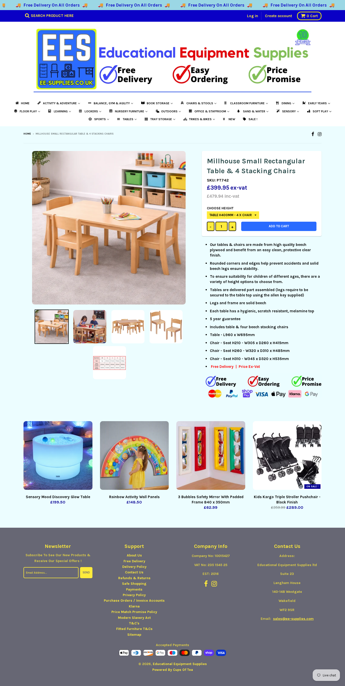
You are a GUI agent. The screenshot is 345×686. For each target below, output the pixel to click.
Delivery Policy (134, 567)
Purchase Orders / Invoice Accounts (134, 600)
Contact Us (134, 572)
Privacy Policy (134, 595)
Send (86, 572)
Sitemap (134, 634)
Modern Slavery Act (134, 618)
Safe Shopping (134, 583)
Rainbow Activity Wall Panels (134, 497)
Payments (134, 589)
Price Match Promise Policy (134, 612)
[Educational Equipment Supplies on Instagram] (320, 134)
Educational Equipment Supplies (180, 664)
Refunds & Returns (134, 578)
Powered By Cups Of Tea (172, 670)
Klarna (134, 606)
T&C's (134, 623)
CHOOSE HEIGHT (220, 208)
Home (27, 133)
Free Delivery (134, 561)
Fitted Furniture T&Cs (134, 629)
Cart (312, 16)
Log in (252, 16)
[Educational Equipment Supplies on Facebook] (312, 134)
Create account (278, 16)
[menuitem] (22, 103)
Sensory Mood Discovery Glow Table (58, 497)
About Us (134, 555)
